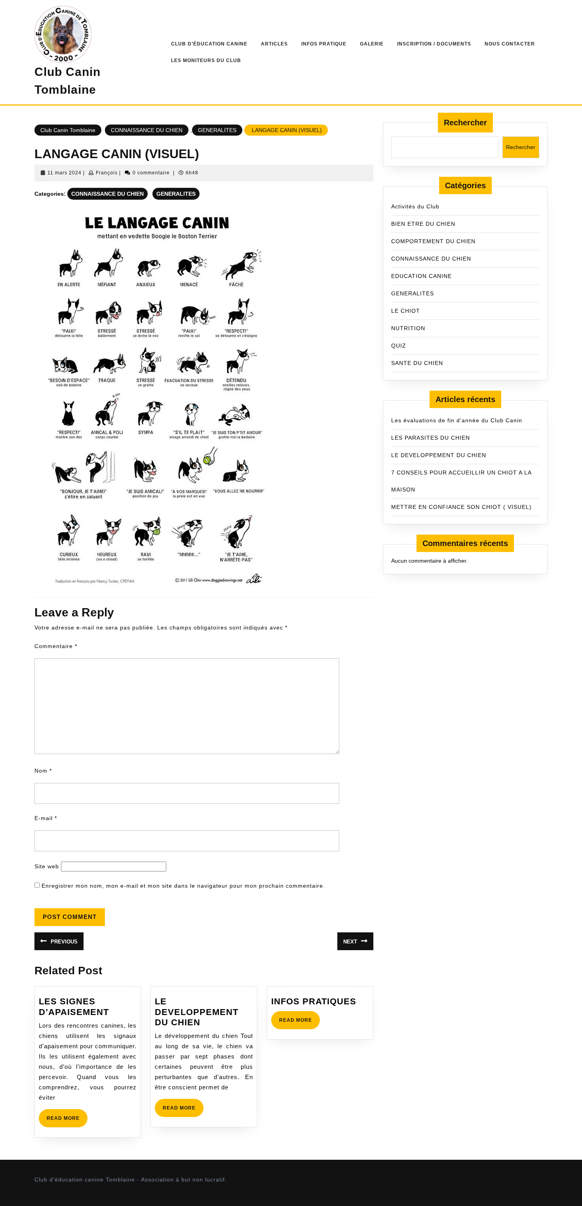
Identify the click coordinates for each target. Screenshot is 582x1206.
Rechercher (465, 122)
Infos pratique (323, 44)
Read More (67, 1121)
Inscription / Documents (434, 44)
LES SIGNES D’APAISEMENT (74, 1006)
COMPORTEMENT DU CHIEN (433, 241)
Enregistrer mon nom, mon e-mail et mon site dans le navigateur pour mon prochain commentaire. (183, 886)
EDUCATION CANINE (421, 276)
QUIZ (398, 345)
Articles (274, 44)
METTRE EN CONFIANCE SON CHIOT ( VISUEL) (461, 507)
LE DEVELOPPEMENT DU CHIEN (196, 1011)
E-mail (45, 818)
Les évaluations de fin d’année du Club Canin (456, 420)
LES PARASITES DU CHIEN (430, 438)
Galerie (372, 44)
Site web (46, 866)
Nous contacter (510, 44)
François (107, 173)
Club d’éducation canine (209, 44)
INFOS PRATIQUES (313, 1001)
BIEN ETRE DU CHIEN (423, 224)
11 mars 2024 (65, 173)
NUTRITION (408, 328)
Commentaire (55, 646)
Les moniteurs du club (206, 60)
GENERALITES (217, 130)
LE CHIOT (405, 311)
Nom (43, 770)
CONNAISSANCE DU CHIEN (147, 130)
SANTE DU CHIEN (417, 363)
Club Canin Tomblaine (67, 130)
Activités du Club (415, 206)
